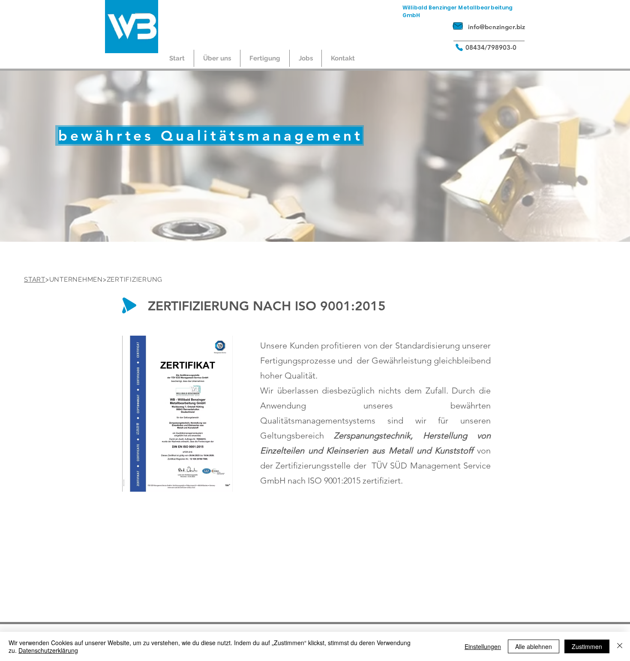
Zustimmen (587, 646)
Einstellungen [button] (483, 646)
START (34, 279)
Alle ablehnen (533, 646)
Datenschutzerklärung (48, 650)
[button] (217, 58)
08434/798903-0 (490, 47)
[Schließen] (620, 646)
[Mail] (458, 26)
